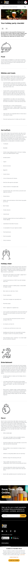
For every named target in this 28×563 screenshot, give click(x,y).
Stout (4, 307)
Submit (23, 515)
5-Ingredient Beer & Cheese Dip (18, 113)
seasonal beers (14, 311)
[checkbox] (1, 82)
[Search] (25, 7)
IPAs (4, 313)
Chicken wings (6, 152)
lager (18, 274)
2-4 (5, 318)
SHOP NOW (6, 496)
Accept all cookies (14, 560)
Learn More (22, 554)
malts (24, 311)
